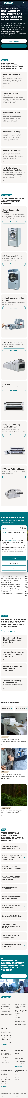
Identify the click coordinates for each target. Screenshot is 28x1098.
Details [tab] (10, 532)
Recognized (4, 520)
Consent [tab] (4, 532)
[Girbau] (8, 3)
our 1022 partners (11, 540)
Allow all (14, 558)
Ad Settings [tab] (17, 532)
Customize (13, 563)
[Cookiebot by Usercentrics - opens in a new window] (20, 528)
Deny (14, 568)
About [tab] (24, 532)
